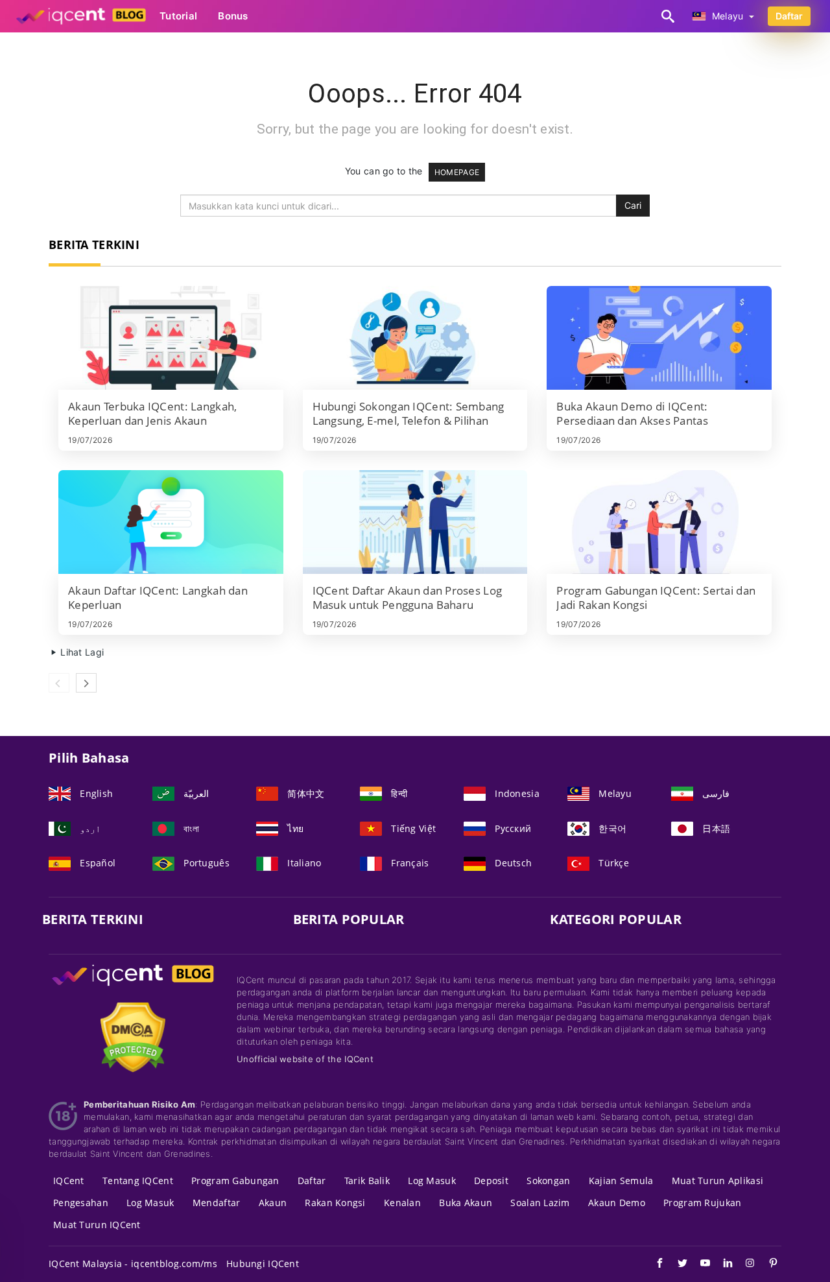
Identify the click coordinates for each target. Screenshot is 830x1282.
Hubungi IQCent (262, 1263)
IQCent (68, 1180)
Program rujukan (702, 1202)
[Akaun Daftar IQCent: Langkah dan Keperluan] (170, 522)
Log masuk (432, 1180)
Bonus (233, 16)
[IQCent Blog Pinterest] (766, 1264)
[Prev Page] (59, 683)
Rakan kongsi (335, 1202)
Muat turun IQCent (97, 1224)
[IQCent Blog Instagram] (744, 1264)
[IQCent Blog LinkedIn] (721, 1264)
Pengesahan (80, 1202)
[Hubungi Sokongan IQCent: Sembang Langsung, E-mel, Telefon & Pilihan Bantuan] (415, 338)
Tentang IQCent (137, 1180)
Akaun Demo (616, 1202)
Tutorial (178, 16)
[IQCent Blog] (133, 987)
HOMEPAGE (456, 172)
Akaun (273, 1202)
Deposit (491, 1180)
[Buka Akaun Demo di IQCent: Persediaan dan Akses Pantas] (659, 338)
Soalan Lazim (539, 1202)
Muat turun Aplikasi (717, 1180)
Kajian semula (621, 1180)
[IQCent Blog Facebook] (653, 1264)
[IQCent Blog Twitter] (676, 1264)
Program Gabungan (235, 1180)
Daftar (789, 15)
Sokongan (548, 1180)
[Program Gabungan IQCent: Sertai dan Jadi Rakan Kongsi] (659, 522)
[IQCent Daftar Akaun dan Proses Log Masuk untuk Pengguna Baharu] (415, 522)
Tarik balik (367, 1180)
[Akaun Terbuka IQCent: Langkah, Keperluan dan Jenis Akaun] (170, 338)
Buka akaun (465, 1202)
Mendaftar (217, 1202)
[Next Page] (86, 683)
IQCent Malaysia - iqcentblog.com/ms (133, 1263)
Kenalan (402, 1202)
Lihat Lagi (81, 652)
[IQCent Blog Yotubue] (698, 1264)
